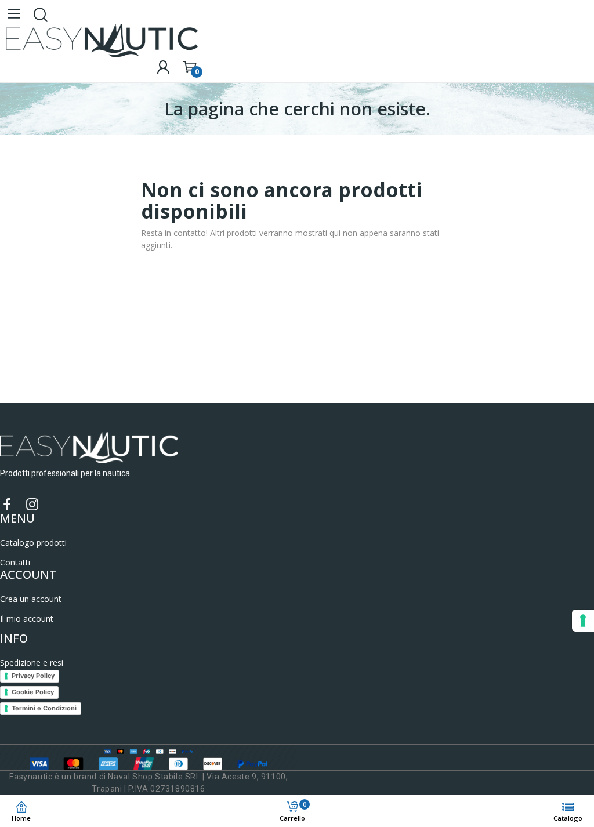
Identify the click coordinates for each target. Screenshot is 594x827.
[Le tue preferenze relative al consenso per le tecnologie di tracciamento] (583, 621)
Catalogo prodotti (33, 542)
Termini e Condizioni (44, 708)
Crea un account (30, 598)
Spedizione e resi (31, 662)
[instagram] (32, 505)
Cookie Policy (33, 692)
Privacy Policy (33, 676)
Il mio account (26, 618)
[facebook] (7, 505)
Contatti (15, 562)
